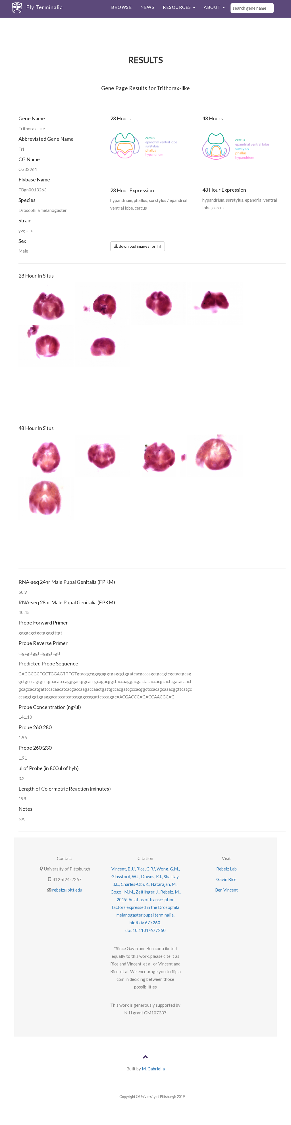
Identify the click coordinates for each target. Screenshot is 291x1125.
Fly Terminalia (44, 7)
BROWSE (121, 7)
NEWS (147, 7)
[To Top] (145, 1057)
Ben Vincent (226, 889)
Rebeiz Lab (226, 868)
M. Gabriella (153, 1068)
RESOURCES (177, 7)
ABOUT (213, 7)
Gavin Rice (226, 879)
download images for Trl (139, 246)
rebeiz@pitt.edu (66, 889)
